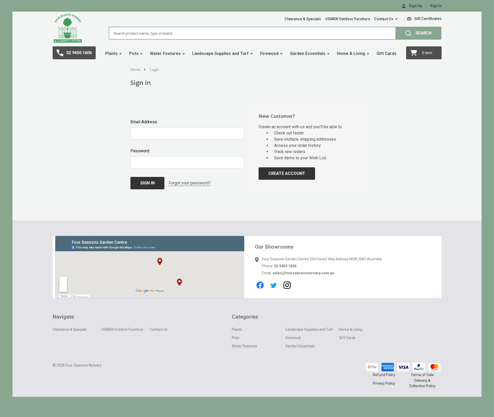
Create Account (286, 173)
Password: (140, 150)
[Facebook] (260, 285)
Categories (245, 317)
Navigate (63, 317)
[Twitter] (273, 285)
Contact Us (383, 19)
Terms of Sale (422, 375)
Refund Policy (384, 375)
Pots (133, 53)
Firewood (269, 53)
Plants (111, 53)
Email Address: (144, 121)
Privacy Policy (384, 383)
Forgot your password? (190, 183)
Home (135, 70)
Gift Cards (386, 53)
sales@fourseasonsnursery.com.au (303, 273)
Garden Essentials (307, 53)
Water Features (165, 53)
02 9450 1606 (285, 266)
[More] (396, 19)
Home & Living (351, 53)
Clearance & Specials (302, 19)
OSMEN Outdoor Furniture (347, 19)
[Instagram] (287, 285)
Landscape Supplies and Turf (220, 53)
